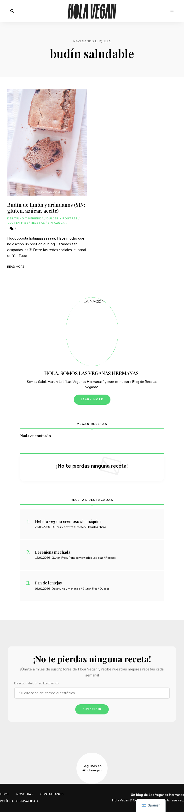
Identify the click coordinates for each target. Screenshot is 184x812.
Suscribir (92, 709)
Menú (172, 11)
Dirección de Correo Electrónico (36, 683)
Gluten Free (18, 223)
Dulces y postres (62, 218)
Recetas (38, 223)
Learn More (92, 399)
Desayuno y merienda (25, 218)
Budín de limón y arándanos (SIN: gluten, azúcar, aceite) (46, 207)
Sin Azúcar (57, 223)
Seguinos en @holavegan (92, 768)
